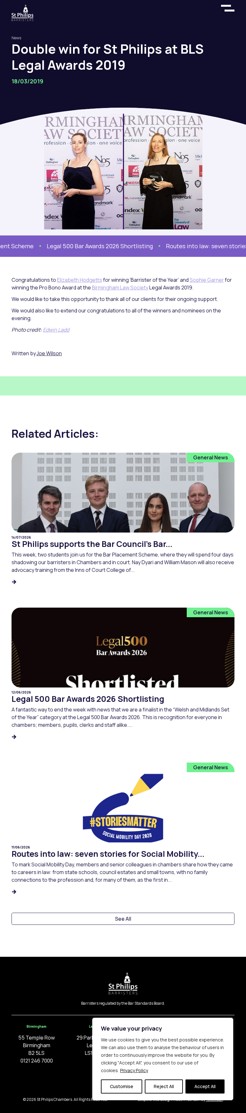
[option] (88, 246)
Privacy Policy (134, 1070)
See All (123, 918)
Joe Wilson (49, 353)
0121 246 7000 (36, 1060)
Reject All (164, 1086)
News (16, 38)
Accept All (205, 1086)
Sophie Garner (207, 279)
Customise (121, 1086)
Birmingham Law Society (120, 287)
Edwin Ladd (56, 329)
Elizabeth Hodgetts (79, 279)
